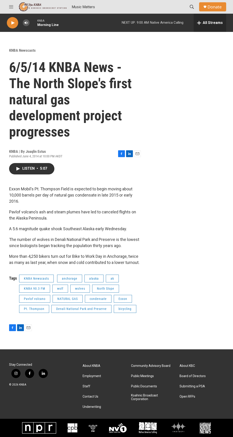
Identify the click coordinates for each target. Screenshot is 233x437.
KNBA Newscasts (22, 50)
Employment (92, 376)
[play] (12, 23)
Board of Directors (193, 376)
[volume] (26, 23)
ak (112, 278)
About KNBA (91, 366)
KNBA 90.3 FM (34, 288)
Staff (86, 386)
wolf (60, 288)
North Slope (105, 288)
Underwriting (92, 407)
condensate (98, 299)
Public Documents (144, 386)
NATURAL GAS (67, 299)
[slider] (33, 22)
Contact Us (90, 396)
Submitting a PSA (192, 386)
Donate (215, 7)
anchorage (69, 278)
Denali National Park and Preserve (81, 309)
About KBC (187, 366)
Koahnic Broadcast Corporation (144, 397)
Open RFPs (187, 396)
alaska (94, 278)
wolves (80, 288)
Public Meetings (142, 376)
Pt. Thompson (34, 309)
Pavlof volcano (35, 299)
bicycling (125, 309)
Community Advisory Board (150, 366)
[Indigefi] (178, 428)
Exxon (123, 299)
